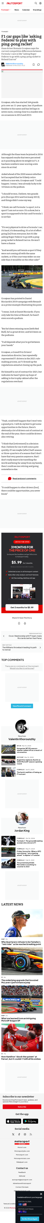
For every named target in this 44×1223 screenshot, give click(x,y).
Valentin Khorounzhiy (14, 63)
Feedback (22, 1172)
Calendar (26, 10)
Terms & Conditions (10, 1204)
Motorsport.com (22, 1155)
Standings (37, 10)
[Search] (36, 3)
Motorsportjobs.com (22, 1151)
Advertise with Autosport (22, 1183)
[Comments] (39, 64)
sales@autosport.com (22, 1191)
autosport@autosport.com (22, 1180)
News (17, 10)
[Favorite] (33, 64)
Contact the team (22, 1187)
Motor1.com (22, 1147)
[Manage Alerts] (25, 623)
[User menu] (40, 3)
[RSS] (31, 1134)
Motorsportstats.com (22, 1158)
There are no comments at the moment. (22, 667)
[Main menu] (2, 3)
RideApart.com (22, 1162)
